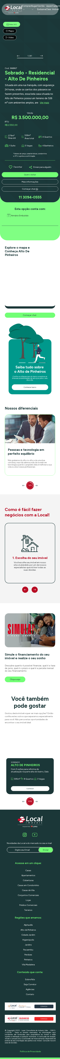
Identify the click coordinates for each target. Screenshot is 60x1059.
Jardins (28, 945)
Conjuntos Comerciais (28, 895)
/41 (30, 56)
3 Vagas (41, 779)
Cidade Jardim (28, 935)
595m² (17, 779)
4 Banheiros (47, 145)
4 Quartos (47, 137)
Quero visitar (30, 174)
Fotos (13, 24)
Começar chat (29, 189)
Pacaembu (28, 950)
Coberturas (28, 880)
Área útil (12, 138)
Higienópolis (28, 940)
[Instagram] (25, 835)
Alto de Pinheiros (28, 930)
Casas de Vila (28, 890)
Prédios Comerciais (28, 905)
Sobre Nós (30, 979)
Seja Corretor (30, 984)
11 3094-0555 (30, 197)
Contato (30, 994)
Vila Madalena (28, 964)
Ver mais (44, 102)
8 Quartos (28, 779)
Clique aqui (15, 679)
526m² (28, 135)
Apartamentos (28, 875)
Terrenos (28, 910)
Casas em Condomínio (28, 885)
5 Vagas (28, 145)
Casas (28, 870)
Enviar (46, 850)
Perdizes (28, 954)
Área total (29, 138)
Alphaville (28, 925)
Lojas (28, 900)
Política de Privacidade (30, 1051)
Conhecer (30, 789)
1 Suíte (12, 145)
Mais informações (30, 182)
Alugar (34, 6)
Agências (30, 989)
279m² (11, 135)
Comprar (26, 6)
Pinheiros (28, 959)
